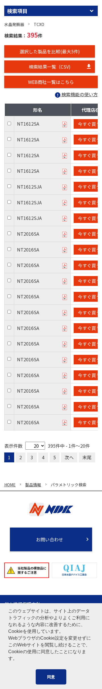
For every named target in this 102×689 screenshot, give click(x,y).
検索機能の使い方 (79, 94)
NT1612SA (28, 123)
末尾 (87, 457)
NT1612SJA (29, 186)
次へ (69, 457)
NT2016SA (28, 233)
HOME (10, 484)
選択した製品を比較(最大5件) (50, 51)
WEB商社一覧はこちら (51, 81)
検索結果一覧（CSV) (50, 66)
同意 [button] (51, 677)
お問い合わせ (49, 539)
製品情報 (33, 484)
